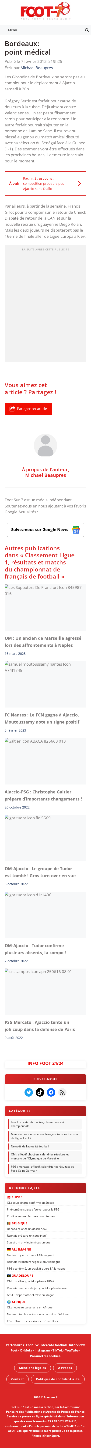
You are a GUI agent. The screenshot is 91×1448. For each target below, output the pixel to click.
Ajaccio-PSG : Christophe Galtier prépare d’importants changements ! (43, 795)
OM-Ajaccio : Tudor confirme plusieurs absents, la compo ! (35, 948)
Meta (28, 1350)
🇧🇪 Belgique (17, 1223)
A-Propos (65, 1368)
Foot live (32, 1345)
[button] (87, 30)
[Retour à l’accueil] (45, 10)
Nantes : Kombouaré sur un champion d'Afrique (38, 1314)
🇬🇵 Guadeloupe (20, 1275)
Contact (17, 1379)
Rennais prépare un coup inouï (26, 1235)
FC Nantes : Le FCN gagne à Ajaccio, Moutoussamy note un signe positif (42, 718)
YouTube (72, 1350)
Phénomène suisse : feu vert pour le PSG (33, 1209)
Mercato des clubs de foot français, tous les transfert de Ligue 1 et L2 (45, 1136)
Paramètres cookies (45, 1356)
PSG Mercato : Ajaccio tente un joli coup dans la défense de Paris (40, 1025)
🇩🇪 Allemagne (19, 1249)
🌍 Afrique (16, 1301)
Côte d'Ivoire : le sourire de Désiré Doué (33, 1321)
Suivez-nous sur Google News (40, 529)
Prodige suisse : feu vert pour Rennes (31, 1216)
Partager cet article (32, 408)
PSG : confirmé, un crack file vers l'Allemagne (36, 1268)
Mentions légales (32, 1368)
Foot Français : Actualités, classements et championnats (37, 1124)
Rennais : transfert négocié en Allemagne (33, 1261)
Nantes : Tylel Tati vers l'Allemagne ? (30, 1255)
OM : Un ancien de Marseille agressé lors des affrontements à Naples (43, 641)
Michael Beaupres (45, 475)
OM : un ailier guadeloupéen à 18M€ (30, 1281)
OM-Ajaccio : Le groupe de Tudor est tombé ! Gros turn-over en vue (40, 872)
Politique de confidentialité (58, 1379)
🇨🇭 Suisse (14, 1197)
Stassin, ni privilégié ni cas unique (28, 1242)
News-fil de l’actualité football (30, 1146)
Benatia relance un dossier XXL (27, 1229)
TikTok (57, 1350)
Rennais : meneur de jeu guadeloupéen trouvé (37, 1288)
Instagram (42, 1350)
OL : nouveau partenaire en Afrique (29, 1307)
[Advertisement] (45, 305)
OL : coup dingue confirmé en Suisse (30, 1202)
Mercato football (54, 1345)
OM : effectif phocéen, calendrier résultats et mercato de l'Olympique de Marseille (40, 1156)
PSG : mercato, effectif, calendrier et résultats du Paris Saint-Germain (42, 1169)
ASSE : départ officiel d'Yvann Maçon (30, 1294)
